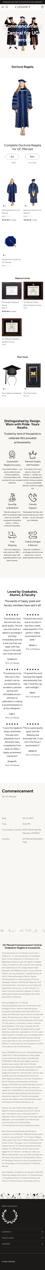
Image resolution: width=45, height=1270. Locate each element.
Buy (12, 156)
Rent (32, 156)
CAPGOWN (11, 1261)
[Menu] (2, 7)
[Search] (8, 7)
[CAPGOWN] (22, 7)
